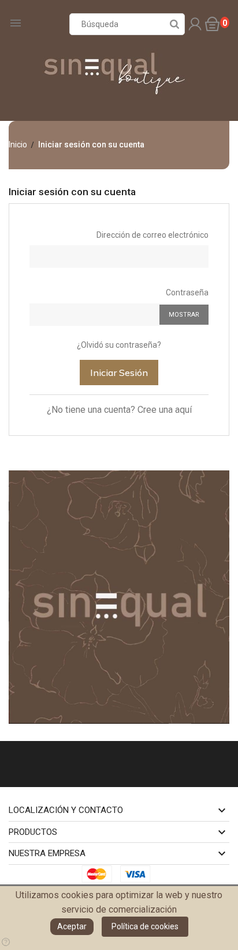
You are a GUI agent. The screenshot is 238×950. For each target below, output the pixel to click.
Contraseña (187, 292)
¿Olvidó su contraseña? (119, 344)
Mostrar (184, 314)
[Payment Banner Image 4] (138, 874)
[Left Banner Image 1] (119, 596)
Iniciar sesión (119, 372)
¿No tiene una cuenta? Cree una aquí (119, 409)
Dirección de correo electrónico (152, 235)
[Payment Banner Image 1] (99, 874)
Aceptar (72, 926)
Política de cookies (144, 926)
